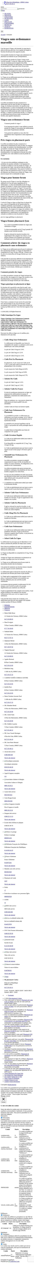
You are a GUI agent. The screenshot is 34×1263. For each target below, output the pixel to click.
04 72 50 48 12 (8, 730)
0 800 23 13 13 (8, 816)
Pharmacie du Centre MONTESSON (18, 1064)
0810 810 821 (8, 795)
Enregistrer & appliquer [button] (7, 1260)
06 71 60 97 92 (8, 647)
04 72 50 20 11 (8, 987)
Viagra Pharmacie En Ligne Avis (13, 1073)
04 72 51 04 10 (8, 739)
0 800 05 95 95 (8, 933)
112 (5, 776)
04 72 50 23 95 (8, 665)
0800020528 (8, 896)
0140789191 (8, 970)
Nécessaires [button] (4, 1116)
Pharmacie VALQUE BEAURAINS (15, 1026)
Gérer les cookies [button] (6, 1094)
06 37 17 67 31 (8, 637)
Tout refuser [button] (23, 1094)
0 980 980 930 (8, 755)
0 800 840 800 (8, 912)
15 (5, 902)
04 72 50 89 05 (8, 619)
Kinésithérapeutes (9, 606)
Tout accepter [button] (16, 1094)
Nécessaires (6, 1117)
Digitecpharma (12, 1084)
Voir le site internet (9, 758)
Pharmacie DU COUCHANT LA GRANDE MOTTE (18, 1020)
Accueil (3, 34)
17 (5, 890)
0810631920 (8, 872)
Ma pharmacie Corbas (15, 998)
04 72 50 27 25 (8, 674)
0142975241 (8, 862)
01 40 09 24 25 (8, 850)
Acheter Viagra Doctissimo (12, 1081)
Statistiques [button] (4, 1232)
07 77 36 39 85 (8, 628)
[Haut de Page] (2, 31)
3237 (5, 881)
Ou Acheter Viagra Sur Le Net (13, 1076)
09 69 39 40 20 (8, 767)
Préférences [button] (4, 1213)
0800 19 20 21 (8, 785)
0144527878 (8, 924)
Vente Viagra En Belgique (11, 1078)
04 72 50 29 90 (8, 711)
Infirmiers (7, 605)
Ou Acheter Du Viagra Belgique (13, 1075)
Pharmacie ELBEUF (10, 1031)
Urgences (7, 610)
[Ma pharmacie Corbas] (3, 10)
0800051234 (8, 838)
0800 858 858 (8, 801)
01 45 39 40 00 (8, 946)
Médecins (7, 608)
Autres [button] (3, 1242)
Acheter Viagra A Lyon (11, 1080)
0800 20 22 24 (8, 810)
